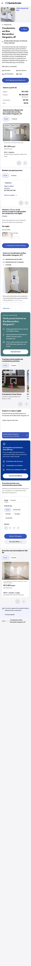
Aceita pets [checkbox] (9, 518)
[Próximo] (25, 163)
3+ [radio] (14, 528)
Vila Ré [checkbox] (7, 509)
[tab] (6, 500)
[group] (16, 141)
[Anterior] (19, 163)
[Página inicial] (13, 3)
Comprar (14, 119)
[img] (16, 132)
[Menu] (2, 3)
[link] (15, 536)
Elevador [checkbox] (8, 514)
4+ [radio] (18, 528)
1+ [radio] (6, 528)
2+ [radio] (10, 528)
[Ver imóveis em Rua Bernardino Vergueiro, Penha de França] (23, 9)
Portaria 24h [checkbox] (16, 509)
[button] (16, 141)
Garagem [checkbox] (17, 514)
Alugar (6, 119)
